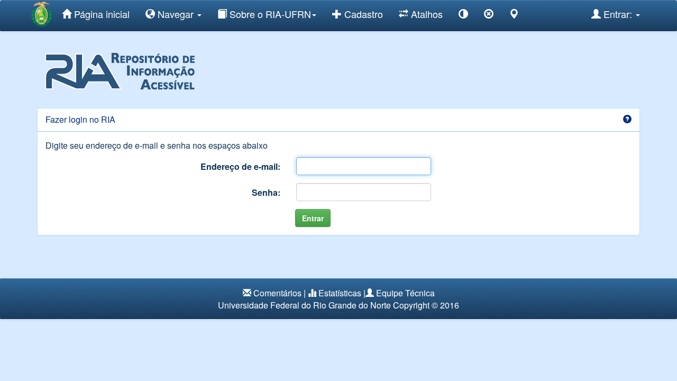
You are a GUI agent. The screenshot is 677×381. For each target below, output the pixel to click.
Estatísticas (339, 293)
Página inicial (100, 14)
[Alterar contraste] (463, 15)
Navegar (175, 14)
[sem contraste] (488, 15)
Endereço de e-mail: (240, 166)
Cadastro (362, 14)
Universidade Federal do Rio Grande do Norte (304, 305)
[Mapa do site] (514, 15)
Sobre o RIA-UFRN (269, 14)
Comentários (277, 293)
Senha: (266, 192)
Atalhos (425, 14)
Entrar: (618, 14)
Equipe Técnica (405, 293)
